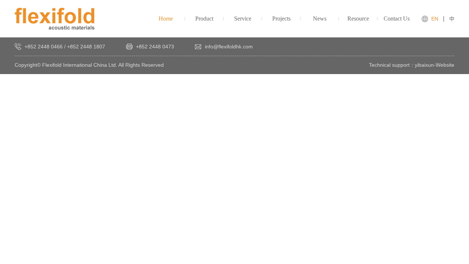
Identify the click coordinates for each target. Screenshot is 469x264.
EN (434, 19)
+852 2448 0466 (44, 47)
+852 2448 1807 (86, 47)
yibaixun (424, 65)
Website (445, 65)
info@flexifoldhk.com (229, 47)
